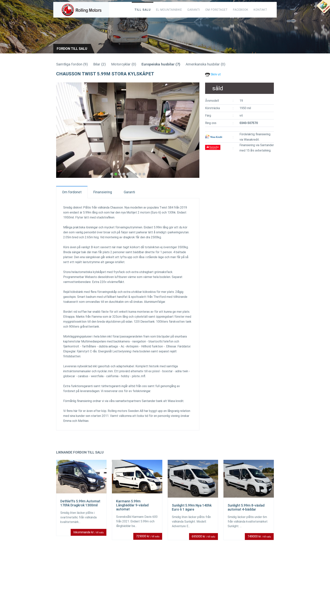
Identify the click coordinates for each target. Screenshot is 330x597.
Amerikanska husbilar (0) (205, 64)
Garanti (193, 9)
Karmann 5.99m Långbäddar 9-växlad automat (132, 505)
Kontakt (260, 9)
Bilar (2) (99, 64)
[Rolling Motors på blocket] (323, 7)
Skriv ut (215, 74)
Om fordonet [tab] (72, 192)
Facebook (240, 9)
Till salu (142, 9)
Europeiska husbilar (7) (161, 64)
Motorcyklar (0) (123, 64)
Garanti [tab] (129, 192)
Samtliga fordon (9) (72, 64)
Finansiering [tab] (102, 192)
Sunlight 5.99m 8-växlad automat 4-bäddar (246, 507)
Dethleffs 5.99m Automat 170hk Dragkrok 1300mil (80, 503)
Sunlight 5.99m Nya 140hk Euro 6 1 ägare (192, 507)
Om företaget (216, 9)
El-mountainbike (169, 9)
